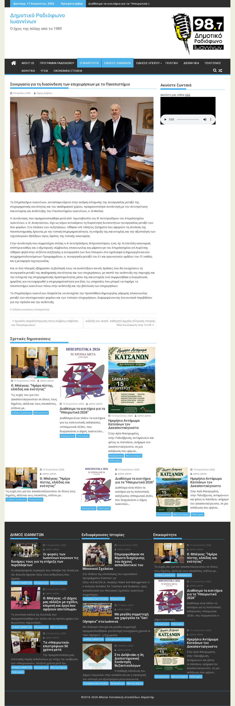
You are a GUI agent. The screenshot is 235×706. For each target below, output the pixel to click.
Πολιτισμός (213, 63)
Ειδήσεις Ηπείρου (148, 63)
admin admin (46, 380)
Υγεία (44, 70)
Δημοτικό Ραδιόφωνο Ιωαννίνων (37, 18)
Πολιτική (171, 63)
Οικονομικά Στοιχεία (68, 70)
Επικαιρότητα (89, 63)
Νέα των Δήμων (133, 455)
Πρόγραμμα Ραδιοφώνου (57, 63)
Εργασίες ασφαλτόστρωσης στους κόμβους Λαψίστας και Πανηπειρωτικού (44, 323)
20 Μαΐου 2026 (125, 645)
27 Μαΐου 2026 (125, 605)
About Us (27, 63)
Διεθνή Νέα (191, 63)
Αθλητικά (28, 70)
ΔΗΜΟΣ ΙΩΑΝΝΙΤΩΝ (22, 582)
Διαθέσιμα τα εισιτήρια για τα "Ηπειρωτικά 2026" (121, 3)
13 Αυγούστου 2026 (73, 403)
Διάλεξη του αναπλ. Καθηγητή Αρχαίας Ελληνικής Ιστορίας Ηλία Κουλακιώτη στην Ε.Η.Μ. (120, 323)
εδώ (187, 95)
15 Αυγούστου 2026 (24, 380)
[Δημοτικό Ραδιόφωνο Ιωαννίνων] (14, 62)
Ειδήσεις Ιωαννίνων (117, 63)
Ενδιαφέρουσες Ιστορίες (96, 598)
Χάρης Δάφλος (44, 93)
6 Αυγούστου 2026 (55, 589)
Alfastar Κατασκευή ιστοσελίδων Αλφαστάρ (126, 697)
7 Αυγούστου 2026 (55, 545)
